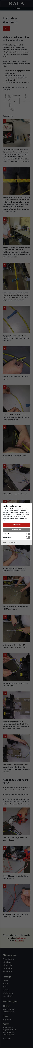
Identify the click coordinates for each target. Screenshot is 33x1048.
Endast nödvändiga (16, 530)
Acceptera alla (16, 524)
